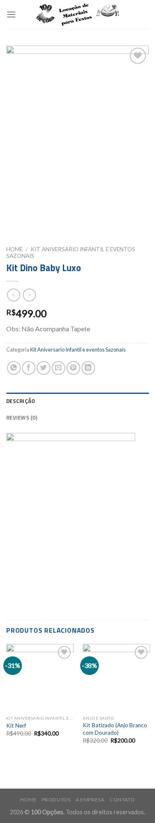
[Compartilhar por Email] (58, 368)
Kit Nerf (16, 725)
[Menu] (11, 14)
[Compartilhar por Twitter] (43, 368)
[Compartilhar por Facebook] (29, 368)
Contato (122, 799)
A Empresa (90, 799)
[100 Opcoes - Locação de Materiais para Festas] (77, 15)
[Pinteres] (73, 368)
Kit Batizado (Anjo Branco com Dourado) (115, 729)
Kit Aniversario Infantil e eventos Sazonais (78, 349)
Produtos (56, 799)
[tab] (77, 401)
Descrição (20, 401)
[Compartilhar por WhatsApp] (14, 368)
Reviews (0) (21, 417)
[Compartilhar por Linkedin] (88, 368)
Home (14, 249)
